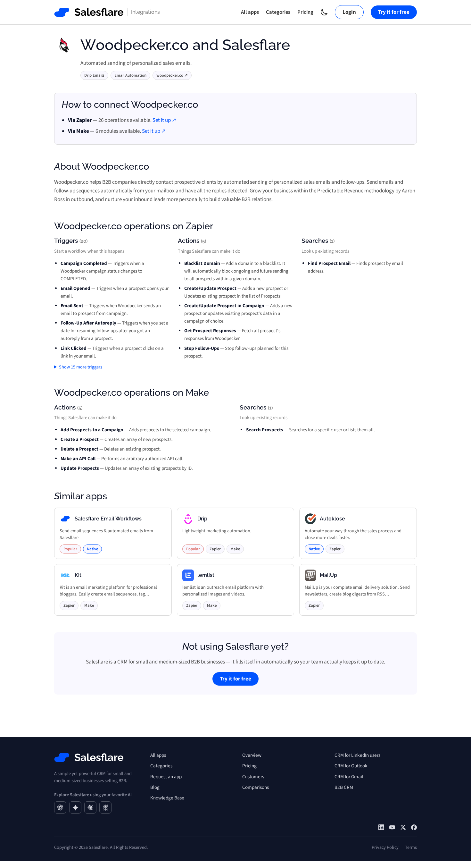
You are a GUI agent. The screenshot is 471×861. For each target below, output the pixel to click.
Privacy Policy (385, 847)
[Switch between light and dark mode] (324, 12)
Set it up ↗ (164, 120)
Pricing (305, 12)
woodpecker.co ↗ (172, 75)
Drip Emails (94, 75)
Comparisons (255, 787)
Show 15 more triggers (80, 367)
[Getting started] (392, 827)
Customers (253, 776)
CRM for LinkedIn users (357, 755)
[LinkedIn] (381, 827)
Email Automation (130, 75)
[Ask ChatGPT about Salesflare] (60, 807)
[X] (403, 827)
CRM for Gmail (349, 776)
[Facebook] (414, 827)
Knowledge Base (167, 797)
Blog (155, 787)
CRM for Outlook (351, 765)
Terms (411, 847)
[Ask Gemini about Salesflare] (75, 807)
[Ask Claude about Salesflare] (90, 807)
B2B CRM (344, 787)
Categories (278, 12)
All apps (250, 12)
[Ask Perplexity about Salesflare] (105, 807)
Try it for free (393, 12)
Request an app (166, 776)
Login (349, 12)
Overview (251, 755)
